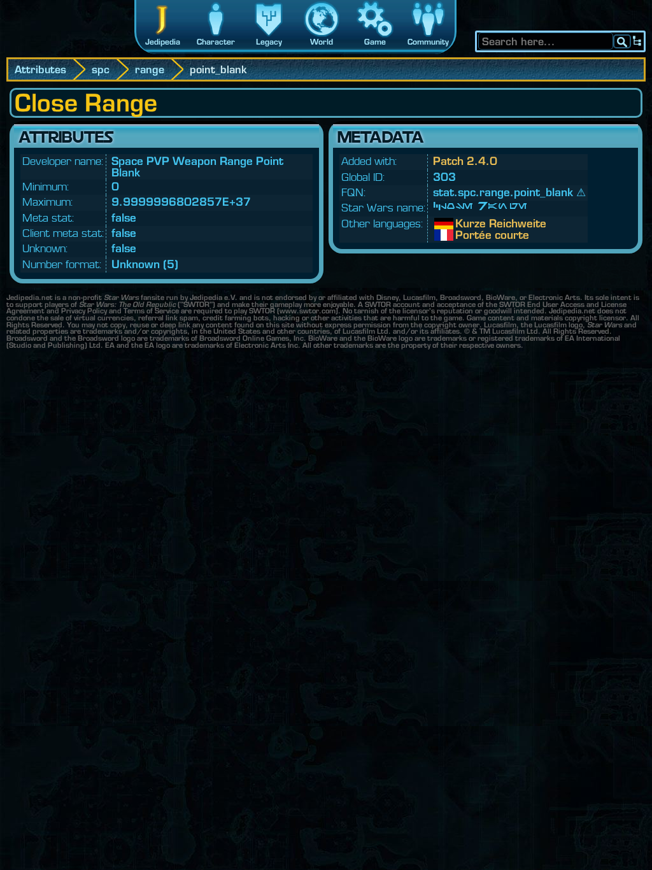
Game (375, 41)
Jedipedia (162, 41)
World (321, 41)
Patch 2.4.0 (465, 161)
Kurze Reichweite (464, 223)
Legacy (269, 41)
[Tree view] (637, 41)
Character (216, 41)
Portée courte (464, 235)
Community (428, 41)
